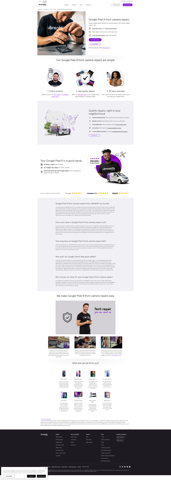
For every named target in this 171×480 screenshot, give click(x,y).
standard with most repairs (119, 131)
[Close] (45, 468)
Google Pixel (46, 9)
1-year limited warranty (98, 35)
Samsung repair (77, 379)
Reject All (31, 476)
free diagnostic (82, 94)
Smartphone (39, 9)
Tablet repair (107, 400)
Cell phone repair (107, 379)
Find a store (94, 135)
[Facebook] (125, 466)
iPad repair (63, 400)
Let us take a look (121, 124)
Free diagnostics (97, 28)
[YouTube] (127, 466)
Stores (124, 1)
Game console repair (92, 401)
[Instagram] (120, 466)
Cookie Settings (9, 476)
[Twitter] (122, 466)
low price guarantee (111, 28)
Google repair (92, 379)
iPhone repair (63, 379)
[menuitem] (67, 4)
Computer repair (78, 400)
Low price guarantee (46, 419)
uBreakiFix (45, 1)
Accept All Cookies (41, 476)
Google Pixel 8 (53, 9)
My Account (130, 1)
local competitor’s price (114, 128)
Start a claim (106, 48)
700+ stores (57, 94)
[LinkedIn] (129, 466)
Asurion (40, 1)
